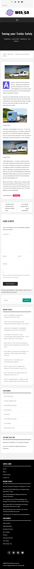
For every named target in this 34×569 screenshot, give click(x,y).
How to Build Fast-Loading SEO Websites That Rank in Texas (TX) (15, 367)
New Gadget (8, 410)
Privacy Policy (6, 474)
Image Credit (6, 125)
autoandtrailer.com (12, 178)
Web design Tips (9, 428)
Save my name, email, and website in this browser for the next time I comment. (16, 276)
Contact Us (6, 477)
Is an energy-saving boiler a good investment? (24, 207)
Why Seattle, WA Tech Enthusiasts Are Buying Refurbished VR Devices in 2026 (16, 345)
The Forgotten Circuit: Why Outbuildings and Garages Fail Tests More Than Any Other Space (16, 336)
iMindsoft (5, 442)
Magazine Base (11, 565)
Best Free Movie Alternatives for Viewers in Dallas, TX (15, 373)
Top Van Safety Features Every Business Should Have (9, 207)
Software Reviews (10, 419)
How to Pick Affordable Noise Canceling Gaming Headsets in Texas (16, 322)
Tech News (7, 423)
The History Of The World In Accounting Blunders (13, 361)
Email (20, 256)
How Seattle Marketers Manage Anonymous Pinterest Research (15, 329)
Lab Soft (5, 446)
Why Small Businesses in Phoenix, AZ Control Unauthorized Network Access (16, 353)
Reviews (16, 195)
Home (4, 469)
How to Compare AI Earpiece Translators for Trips (13, 316)
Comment (6, 234)
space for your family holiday (22, 91)
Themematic (20, 565)
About (4, 472)
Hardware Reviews (10, 405)
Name (5, 256)
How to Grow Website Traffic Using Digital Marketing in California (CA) (16, 380)
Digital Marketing (10, 401)
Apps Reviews (8, 396)
